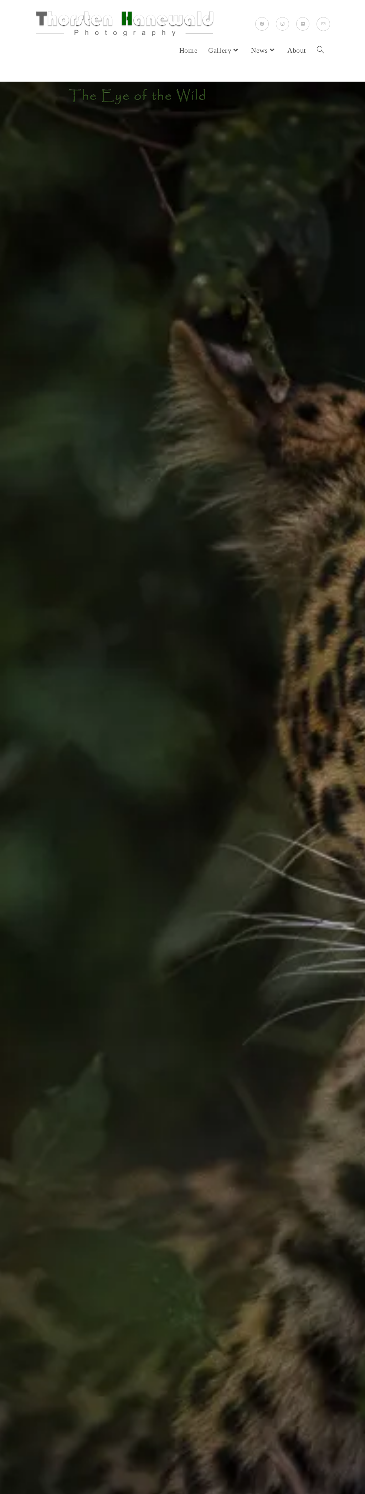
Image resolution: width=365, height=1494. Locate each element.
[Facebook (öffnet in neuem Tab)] (262, 24)
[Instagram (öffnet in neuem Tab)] (282, 24)
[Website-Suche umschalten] (320, 50)
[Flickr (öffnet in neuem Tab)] (302, 24)
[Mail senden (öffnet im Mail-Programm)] (323, 24)
